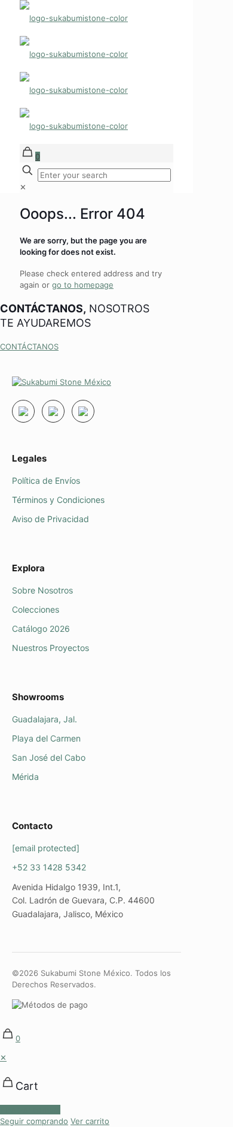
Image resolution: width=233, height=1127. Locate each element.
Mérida (25, 777)
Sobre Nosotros (42, 590)
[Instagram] (23, 411)
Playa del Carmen (46, 738)
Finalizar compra (30, 1109)
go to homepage (83, 285)
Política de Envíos (46, 480)
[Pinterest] (83, 411)
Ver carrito (89, 1121)
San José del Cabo (48, 757)
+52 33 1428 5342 (49, 867)
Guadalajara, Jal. (44, 719)
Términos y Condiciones (58, 500)
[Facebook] (53, 411)
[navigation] (116, 1089)
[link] (23, 187)
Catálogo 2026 (41, 628)
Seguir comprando (34, 1121)
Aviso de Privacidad (50, 519)
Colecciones (35, 609)
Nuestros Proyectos (50, 648)
